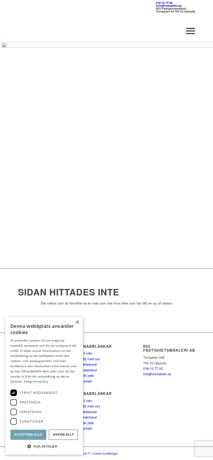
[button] (44, 446)
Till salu (86, 353)
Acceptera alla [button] (28, 434)
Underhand (89, 369)
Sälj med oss (90, 358)
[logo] (42, 31)
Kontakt (86, 381)
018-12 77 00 (164, 3)
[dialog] (44, 386)
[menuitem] (188, 31)
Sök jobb (87, 375)
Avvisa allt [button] (63, 434)
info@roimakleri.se (169, 6)
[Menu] (188, 31)
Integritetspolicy (36, 381)
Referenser (89, 364)
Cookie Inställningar (105, 453)
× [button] (77, 322)
